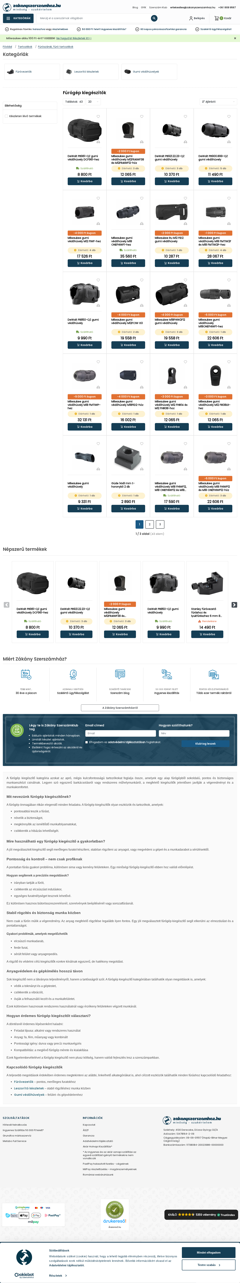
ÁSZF (86, 1130)
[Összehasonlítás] (98, 141)
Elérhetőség (13, 105)
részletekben (60, 29)
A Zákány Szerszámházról (120, 708)
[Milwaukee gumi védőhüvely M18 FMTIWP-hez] (85, 375)
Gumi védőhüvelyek (29, 1095)
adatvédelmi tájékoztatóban (127, 742)
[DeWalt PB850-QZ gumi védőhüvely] (85, 294)
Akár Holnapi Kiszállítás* (97, 1146)
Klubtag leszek (205, 744)
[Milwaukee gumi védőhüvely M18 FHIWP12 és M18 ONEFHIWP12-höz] (215, 457)
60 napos (146, 29)
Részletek (55, 1275)
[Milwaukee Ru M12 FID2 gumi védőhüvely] (172, 212)
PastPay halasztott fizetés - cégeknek (106, 1164)
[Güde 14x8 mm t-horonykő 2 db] (128, 457)
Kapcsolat (89, 1125)
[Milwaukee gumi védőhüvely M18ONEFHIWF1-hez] (215, 294)
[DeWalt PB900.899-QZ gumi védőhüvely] (215, 130)
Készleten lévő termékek (25, 116)
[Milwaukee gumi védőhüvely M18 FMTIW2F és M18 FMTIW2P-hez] (215, 212)
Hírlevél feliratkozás (15, 1125)
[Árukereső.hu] (114, 1209)
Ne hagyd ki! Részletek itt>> (74, 38)
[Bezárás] (235, 38)
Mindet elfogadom (208, 1252)
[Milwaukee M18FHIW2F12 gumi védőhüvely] (172, 294)
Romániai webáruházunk (98, 1174)
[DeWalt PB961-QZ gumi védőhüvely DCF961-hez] (85, 130)
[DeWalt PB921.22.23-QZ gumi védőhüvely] (172, 130)
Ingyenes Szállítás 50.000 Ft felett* (23, 1130)
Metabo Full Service (14, 1141)
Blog (135, 7)
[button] (85, 181)
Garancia (88, 1135)
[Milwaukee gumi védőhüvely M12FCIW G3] (128, 294)
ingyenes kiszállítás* (113, 29)
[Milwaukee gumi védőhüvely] (85, 457)
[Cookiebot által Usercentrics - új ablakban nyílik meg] (24, 1275)
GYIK (143, 7)
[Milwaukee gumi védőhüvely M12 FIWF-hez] (85, 212)
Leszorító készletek (29, 1088)
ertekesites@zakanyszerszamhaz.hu (192, 7)
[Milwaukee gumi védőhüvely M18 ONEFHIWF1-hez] (128, 212)
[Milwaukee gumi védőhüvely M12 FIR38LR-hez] (215, 375)
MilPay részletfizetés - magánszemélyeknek (110, 1169)
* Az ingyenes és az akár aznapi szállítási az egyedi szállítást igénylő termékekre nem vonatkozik (109, 1155)
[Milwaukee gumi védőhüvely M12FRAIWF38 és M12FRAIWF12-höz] (128, 130)
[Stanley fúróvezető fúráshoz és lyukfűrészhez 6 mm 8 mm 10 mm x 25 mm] (207, 583)
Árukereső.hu (115, 1227)
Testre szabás (207, 1264)
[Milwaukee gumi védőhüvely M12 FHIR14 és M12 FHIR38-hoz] (172, 375)
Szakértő (205, 29)
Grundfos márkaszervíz (17, 1135)
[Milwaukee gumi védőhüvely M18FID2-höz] (128, 375)
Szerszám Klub (158, 7)
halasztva (39, 29)
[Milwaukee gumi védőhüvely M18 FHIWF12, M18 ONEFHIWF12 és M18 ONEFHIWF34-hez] (172, 457)
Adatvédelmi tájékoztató (98, 1141)
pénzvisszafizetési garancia (169, 29)
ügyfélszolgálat (222, 29)
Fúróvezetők (23, 1082)
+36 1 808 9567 (227, 7)
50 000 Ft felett (91, 29)
